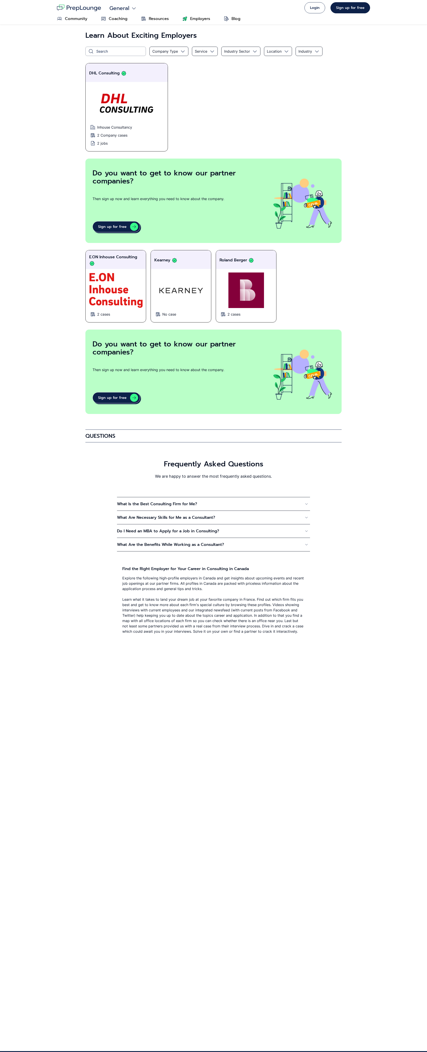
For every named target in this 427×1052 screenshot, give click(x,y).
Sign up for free (350, 7)
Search (102, 51)
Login (315, 7)
